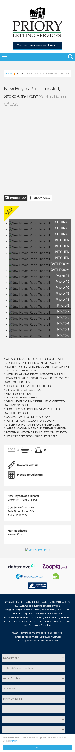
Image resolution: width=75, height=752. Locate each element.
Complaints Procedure (40, 625)
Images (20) (17, 198)
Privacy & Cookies (52, 621)
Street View (41, 198)
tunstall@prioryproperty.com (48, 614)
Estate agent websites (28, 641)
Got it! (37, 747)
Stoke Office (15, 534)
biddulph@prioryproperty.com (45, 606)
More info (14, 740)
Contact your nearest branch (37, 45)
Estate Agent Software (51, 637)
